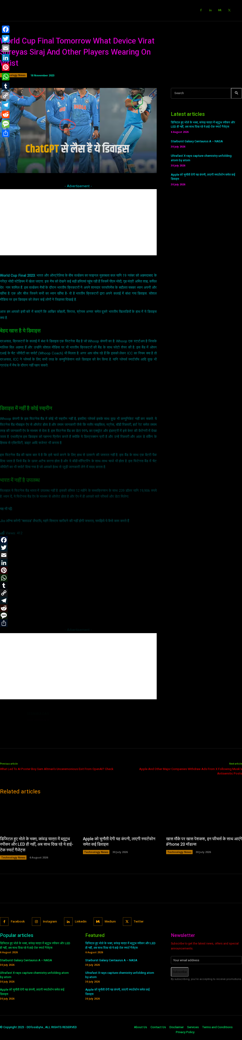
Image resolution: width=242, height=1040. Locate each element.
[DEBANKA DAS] (11, 722)
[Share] (5, 133)
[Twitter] (229, 10)
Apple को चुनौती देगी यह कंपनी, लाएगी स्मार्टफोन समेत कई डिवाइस (203, 176)
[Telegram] (5, 105)
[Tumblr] (5, 86)
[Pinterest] (5, 67)
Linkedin (80, 921)
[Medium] (219, 10)
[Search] (236, 93)
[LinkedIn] (5, 57)
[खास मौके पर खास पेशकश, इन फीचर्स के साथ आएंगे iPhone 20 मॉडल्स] (204, 816)
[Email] (5, 48)
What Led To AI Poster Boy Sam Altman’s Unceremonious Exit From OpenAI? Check (56, 769)
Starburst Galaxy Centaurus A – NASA (197, 141)
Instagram (50, 921)
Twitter (138, 921)
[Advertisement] (78, 222)
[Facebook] (200, 10)
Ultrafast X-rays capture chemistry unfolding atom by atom (201, 157)
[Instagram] (36, 921)
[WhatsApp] (5, 76)
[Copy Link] (5, 95)
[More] (158, 166)
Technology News (13, 75)
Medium (110, 921)
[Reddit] (5, 114)
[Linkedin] (210, 10)
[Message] (5, 124)
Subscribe (180, 972)
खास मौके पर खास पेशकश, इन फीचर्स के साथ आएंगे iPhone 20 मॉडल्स (204, 842)
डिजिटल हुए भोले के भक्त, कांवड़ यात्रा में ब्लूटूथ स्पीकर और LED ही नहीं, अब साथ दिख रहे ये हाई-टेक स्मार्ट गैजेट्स (203, 124)
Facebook (18, 921)
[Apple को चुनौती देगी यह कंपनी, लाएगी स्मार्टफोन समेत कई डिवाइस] (121, 816)
